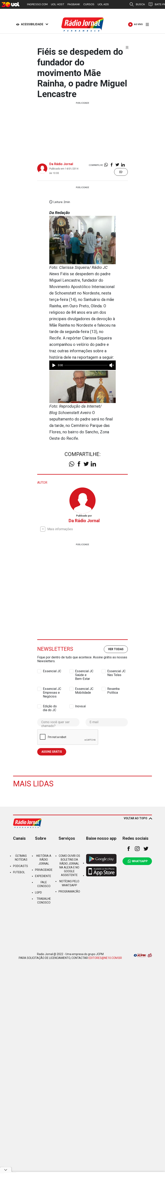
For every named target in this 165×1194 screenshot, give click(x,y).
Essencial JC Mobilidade (84, 689)
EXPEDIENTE (43, 876)
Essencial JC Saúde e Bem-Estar (84, 671)
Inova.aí (80, 706)
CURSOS (88, 4)
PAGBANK (73, 4)
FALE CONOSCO (44, 884)
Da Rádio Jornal (61, 164)
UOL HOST (57, 4)
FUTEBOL (19, 872)
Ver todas (116, 649)
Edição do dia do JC (50, 706)
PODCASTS (20, 866)
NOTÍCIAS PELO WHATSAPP (69, 883)
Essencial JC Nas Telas (116, 671)
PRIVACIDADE (44, 869)
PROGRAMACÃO (69, 891)
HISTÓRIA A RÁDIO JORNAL (43, 859)
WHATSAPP (140, 861)
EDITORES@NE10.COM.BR (105, 957)
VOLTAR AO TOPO (135, 818)
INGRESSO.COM (37, 4)
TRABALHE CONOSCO (44, 900)
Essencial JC (52, 671)
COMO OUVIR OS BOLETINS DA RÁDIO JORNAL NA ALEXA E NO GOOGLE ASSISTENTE (69, 865)
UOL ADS (103, 4)
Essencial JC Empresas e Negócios (52, 689)
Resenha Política (113, 689)
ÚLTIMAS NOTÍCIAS (21, 857)
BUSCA (140, 4)
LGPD (38, 892)
